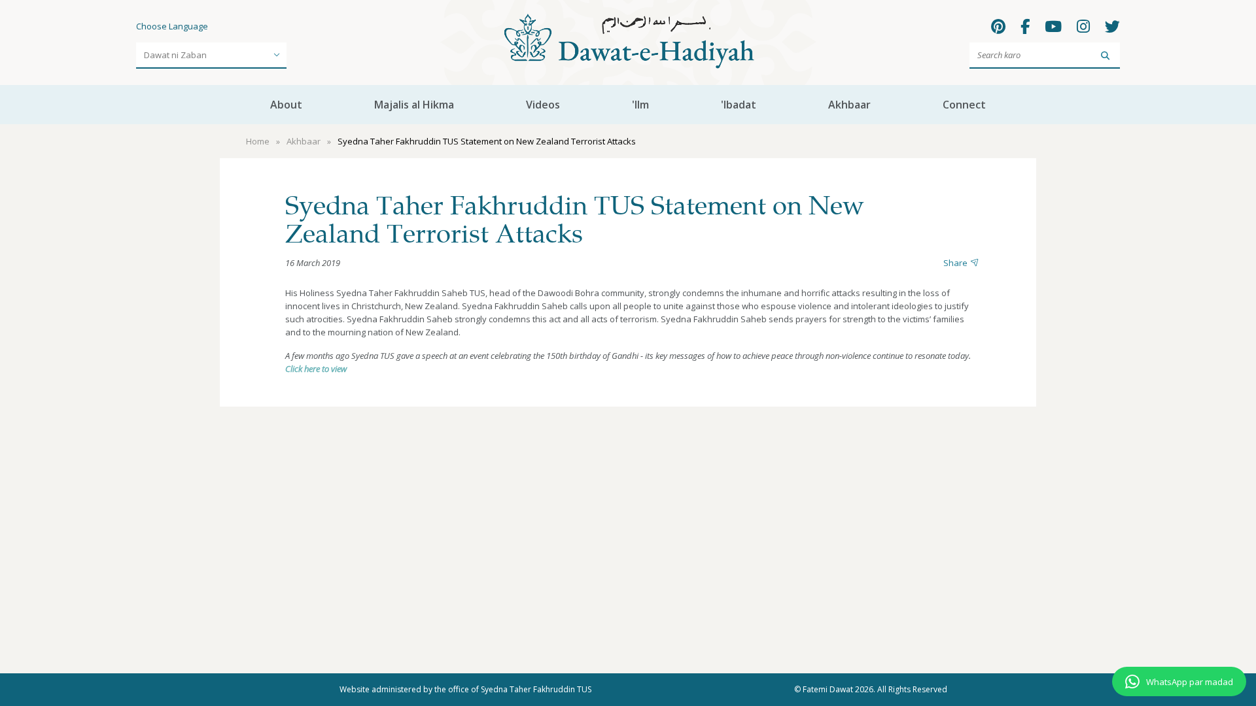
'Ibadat (738, 104)
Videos (543, 104)
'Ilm (640, 104)
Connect (964, 104)
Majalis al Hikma (414, 104)
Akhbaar (849, 104)
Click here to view (316, 369)
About (286, 104)
